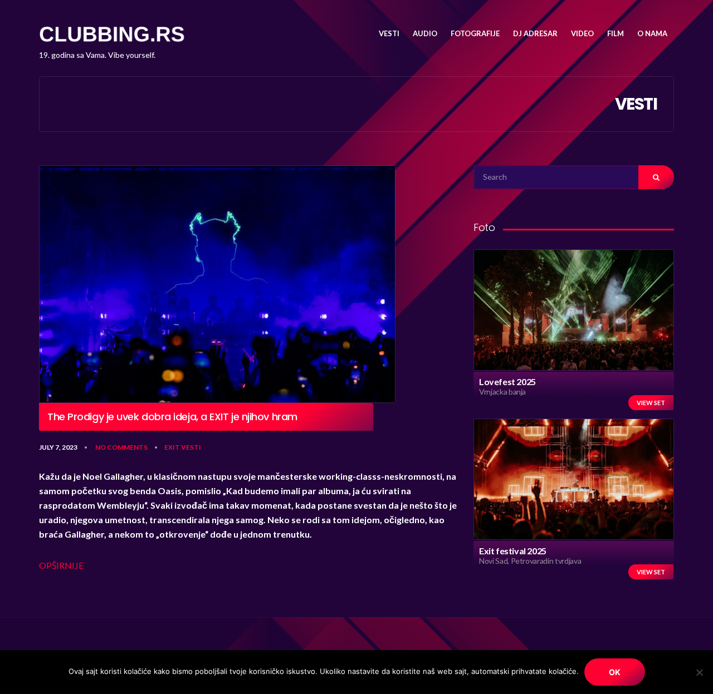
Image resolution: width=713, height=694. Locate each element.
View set (651, 402)
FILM (615, 33)
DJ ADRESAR (535, 33)
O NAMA (652, 33)
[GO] (656, 177)
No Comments (121, 447)
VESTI (389, 33)
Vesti (191, 447)
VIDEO (582, 33)
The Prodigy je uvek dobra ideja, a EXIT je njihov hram (172, 417)
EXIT (172, 447)
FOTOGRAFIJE (475, 33)
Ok (615, 672)
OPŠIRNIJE (61, 565)
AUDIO (425, 33)
